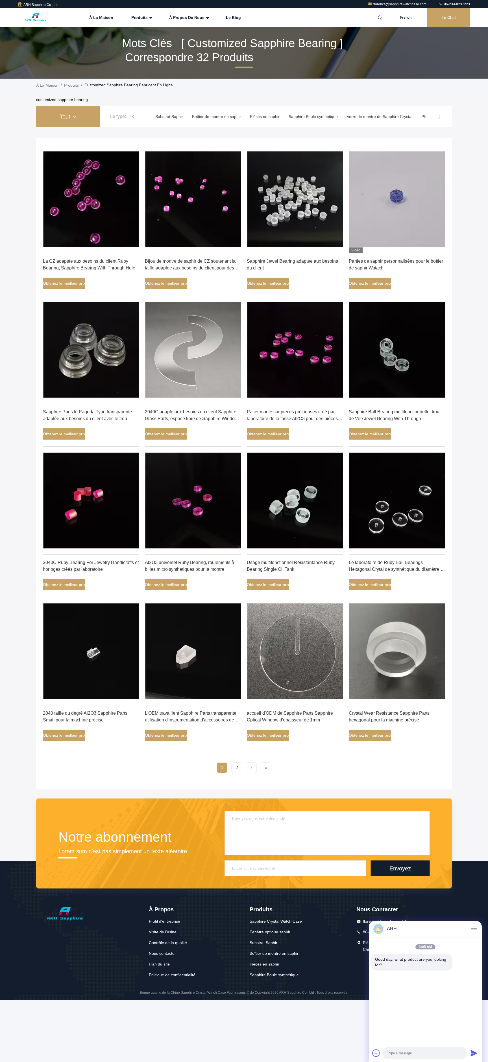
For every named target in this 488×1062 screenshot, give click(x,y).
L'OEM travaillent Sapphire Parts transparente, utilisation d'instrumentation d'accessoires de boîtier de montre (191, 720)
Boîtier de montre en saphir (274, 953)
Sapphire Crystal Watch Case (276, 921)
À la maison (101, 17)
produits (71, 85)
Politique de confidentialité (172, 975)
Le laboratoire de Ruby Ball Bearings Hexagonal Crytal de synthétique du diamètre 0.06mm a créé (394, 569)
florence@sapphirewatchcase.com (400, 4)
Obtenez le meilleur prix (64, 283)
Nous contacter (162, 953)
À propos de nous (187, 17)
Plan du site (159, 964)
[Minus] (473, 928)
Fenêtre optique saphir (270, 932)
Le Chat (449, 17)
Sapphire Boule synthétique (274, 975)
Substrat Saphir (263, 942)
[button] (133, 116)
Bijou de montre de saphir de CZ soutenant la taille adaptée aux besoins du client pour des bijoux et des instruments (190, 268)
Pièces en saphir (264, 964)
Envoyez (400, 868)
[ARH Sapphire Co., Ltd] (36, 17)
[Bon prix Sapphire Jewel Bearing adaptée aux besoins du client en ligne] (295, 199)
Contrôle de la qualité (168, 942)
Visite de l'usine (163, 932)
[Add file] (376, 1053)
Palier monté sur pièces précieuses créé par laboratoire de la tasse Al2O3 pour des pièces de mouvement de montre (292, 418)
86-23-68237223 (456, 4)
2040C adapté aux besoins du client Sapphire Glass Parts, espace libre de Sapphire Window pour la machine (191, 418)
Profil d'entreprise (164, 921)
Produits (140, 17)
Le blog (233, 17)
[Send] (473, 1053)
